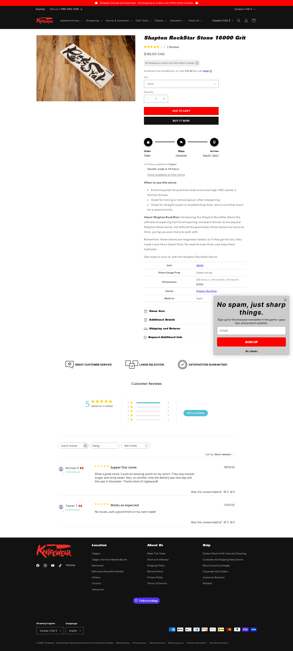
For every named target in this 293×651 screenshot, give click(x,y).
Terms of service (157, 643)
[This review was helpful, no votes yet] (225, 492)
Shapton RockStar (206, 291)
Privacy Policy (155, 577)
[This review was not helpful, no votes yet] (231, 492)
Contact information (196, 643)
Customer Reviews (214, 577)
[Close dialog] (285, 300)
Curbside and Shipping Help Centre (223, 559)
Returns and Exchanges (216, 565)
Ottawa (96, 577)
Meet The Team (156, 553)
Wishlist (207, 583)
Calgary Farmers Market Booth (109, 559)
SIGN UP (251, 341)
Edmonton (98, 565)
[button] (71, 20)
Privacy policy (139, 643)
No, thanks (252, 351)
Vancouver (98, 589)
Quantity (148, 92)
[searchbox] (70, 445)
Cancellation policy (218, 643)
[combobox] (105, 446)
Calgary (96, 553)
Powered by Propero (103, 643)
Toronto (96, 583)
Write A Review (195, 413)
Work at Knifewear (158, 559)
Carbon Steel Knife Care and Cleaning (224, 553)
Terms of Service (157, 583)
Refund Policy (155, 571)
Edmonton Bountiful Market (108, 571)
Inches (199, 284)
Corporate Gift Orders (215, 571)
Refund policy (123, 643)
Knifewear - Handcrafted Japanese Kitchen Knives (69, 643)
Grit (146, 77)
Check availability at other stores (166, 174)
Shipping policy (176, 643)
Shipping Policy (156, 565)
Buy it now (181, 120)
